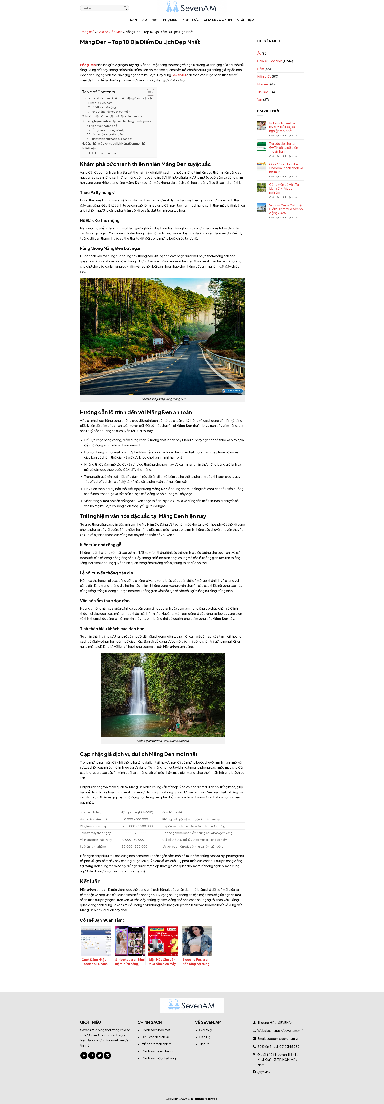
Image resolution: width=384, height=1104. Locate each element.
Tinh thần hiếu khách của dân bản (112, 138)
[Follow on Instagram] (91, 1055)
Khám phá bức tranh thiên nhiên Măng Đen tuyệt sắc (119, 98)
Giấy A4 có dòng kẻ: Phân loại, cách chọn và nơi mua (286, 168)
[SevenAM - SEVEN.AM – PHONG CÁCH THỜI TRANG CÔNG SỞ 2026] (192, 8)
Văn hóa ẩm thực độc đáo (107, 134)
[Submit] (125, 8)
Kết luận (90, 148)
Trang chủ (87, 32)
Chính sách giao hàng (157, 1051)
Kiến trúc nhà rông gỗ (104, 125)
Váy (155, 19)
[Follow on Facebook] (84, 1055)
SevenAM (87, 1030)
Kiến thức (190, 19)
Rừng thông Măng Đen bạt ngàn (110, 111)
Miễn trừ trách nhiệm (156, 1044)
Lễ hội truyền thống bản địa (108, 130)
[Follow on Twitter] (99, 1055)
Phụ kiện (170, 19)
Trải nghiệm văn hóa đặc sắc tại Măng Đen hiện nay (118, 121)
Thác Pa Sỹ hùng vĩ (101, 102)
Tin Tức (262, 92)
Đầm (133, 19)
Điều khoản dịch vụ (155, 1037)
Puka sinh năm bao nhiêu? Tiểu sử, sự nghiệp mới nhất (282, 127)
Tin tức (204, 1044)
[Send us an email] (107, 1055)
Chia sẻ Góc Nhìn (218, 19)
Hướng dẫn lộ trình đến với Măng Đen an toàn (114, 116)
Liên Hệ (204, 1037)
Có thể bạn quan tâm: (104, 153)
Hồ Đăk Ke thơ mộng (103, 107)
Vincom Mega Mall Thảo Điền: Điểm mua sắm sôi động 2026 (286, 209)
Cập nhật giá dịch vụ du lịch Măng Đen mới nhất (116, 143)
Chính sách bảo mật (156, 1030)
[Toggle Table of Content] (148, 92)
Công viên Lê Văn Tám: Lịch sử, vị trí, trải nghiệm (285, 188)
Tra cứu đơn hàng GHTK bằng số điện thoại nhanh (283, 147)
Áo (144, 19)
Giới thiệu (245, 19)
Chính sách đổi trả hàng (159, 1058)
